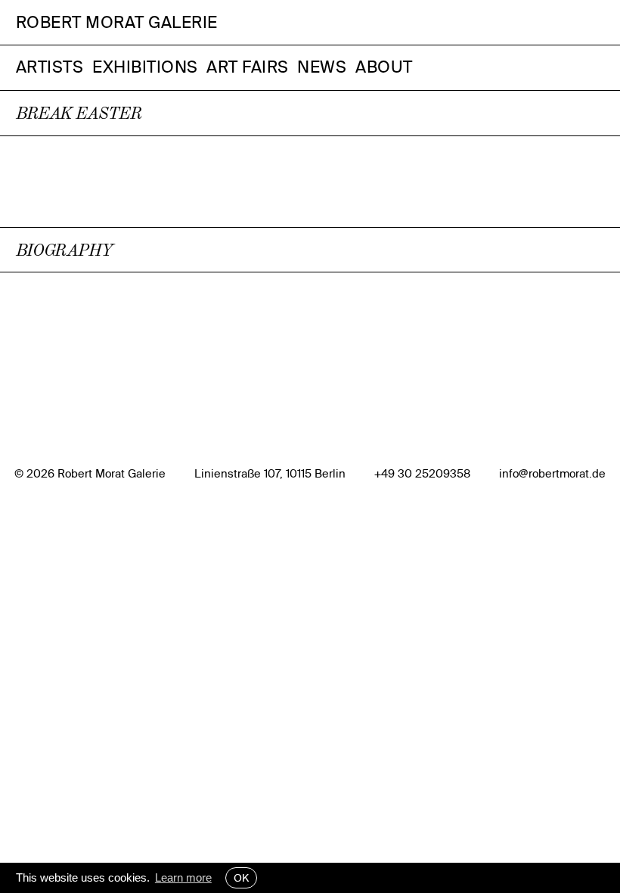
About (384, 66)
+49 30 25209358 (422, 473)
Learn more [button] (183, 877)
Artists (50, 66)
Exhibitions (145, 66)
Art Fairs (247, 66)
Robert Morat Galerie (117, 22)
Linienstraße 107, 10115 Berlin (270, 473)
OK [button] (241, 878)
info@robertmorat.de (552, 473)
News (321, 66)
